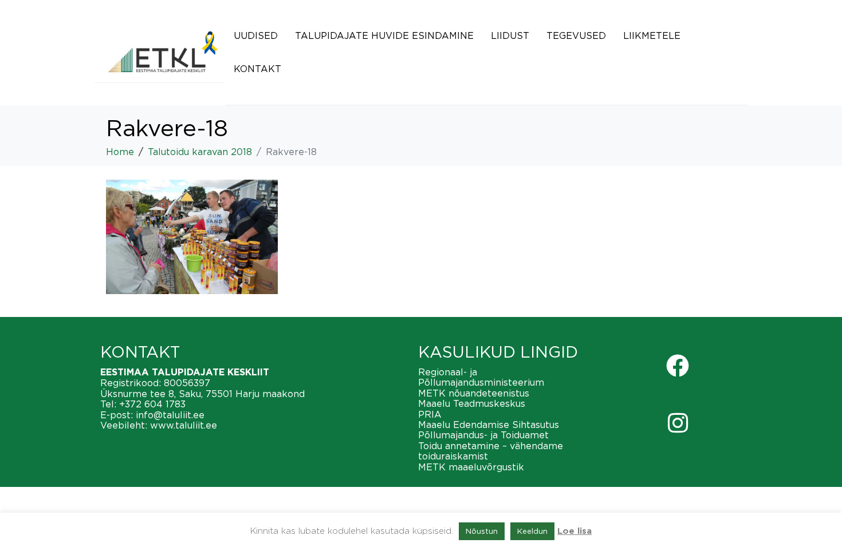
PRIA (430, 414)
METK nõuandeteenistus (473, 393)
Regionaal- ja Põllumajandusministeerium (481, 377)
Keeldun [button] (532, 531)
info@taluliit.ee (170, 415)
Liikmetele (651, 35)
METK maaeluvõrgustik (471, 467)
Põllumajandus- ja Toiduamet (483, 435)
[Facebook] (678, 366)
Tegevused (576, 35)
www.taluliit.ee (183, 425)
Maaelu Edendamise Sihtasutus (488, 424)
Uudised (256, 35)
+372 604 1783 (152, 404)
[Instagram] (678, 423)
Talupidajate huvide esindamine (384, 35)
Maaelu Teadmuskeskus (471, 403)
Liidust (510, 35)
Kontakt (257, 69)
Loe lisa (574, 531)
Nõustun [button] (482, 531)
